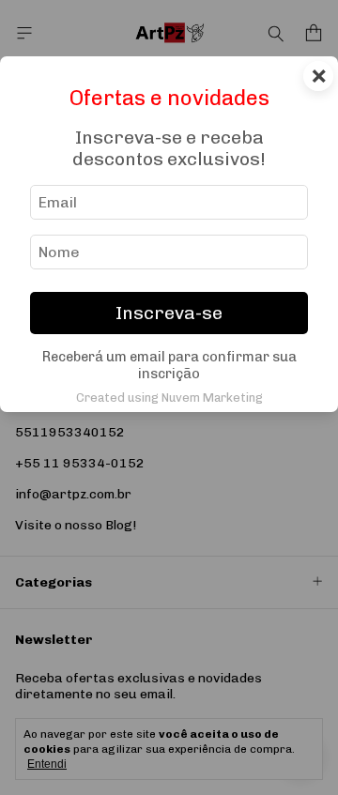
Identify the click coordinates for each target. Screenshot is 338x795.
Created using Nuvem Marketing (169, 397)
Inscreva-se (169, 313)
